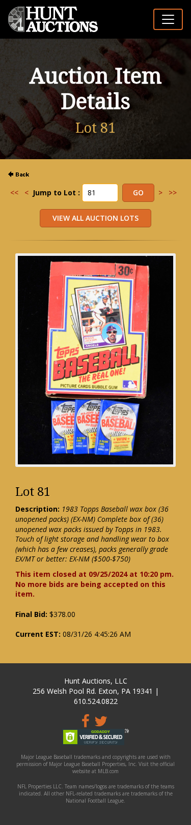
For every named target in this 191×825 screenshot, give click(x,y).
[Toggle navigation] (168, 19)
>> (173, 192)
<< (14, 192)
